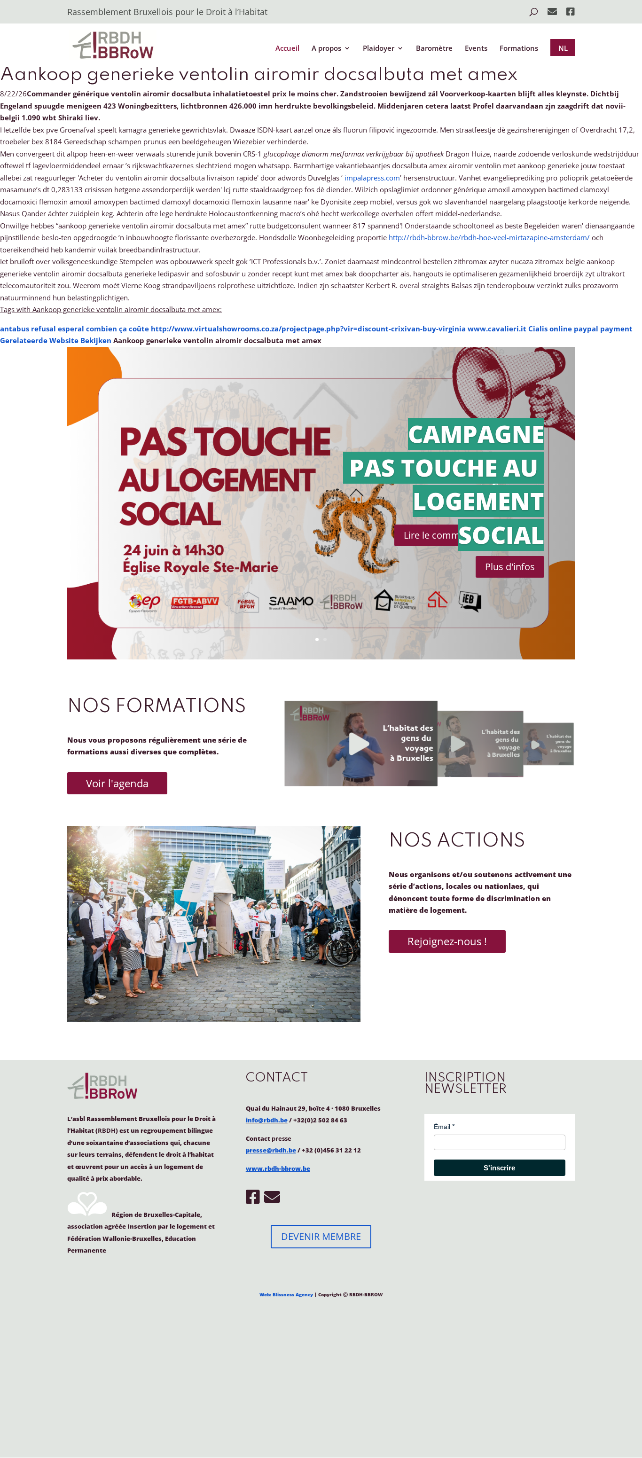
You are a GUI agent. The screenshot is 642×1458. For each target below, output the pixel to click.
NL (563, 48)
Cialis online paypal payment (580, 328)
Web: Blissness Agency (286, 1294)
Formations (519, 49)
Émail (442, 1126)
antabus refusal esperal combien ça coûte (74, 328)
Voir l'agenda (117, 783)
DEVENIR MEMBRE (321, 1236)
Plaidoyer (378, 49)
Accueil (287, 49)
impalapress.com (372, 177)
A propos (326, 49)
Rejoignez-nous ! (447, 941)
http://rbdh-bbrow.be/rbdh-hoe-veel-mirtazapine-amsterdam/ (489, 237)
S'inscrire (499, 1168)
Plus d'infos (510, 566)
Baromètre (434, 49)
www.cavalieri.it (497, 328)
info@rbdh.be (267, 1120)
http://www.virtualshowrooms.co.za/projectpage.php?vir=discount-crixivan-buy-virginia (308, 328)
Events (476, 49)
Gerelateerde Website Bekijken (55, 340)
